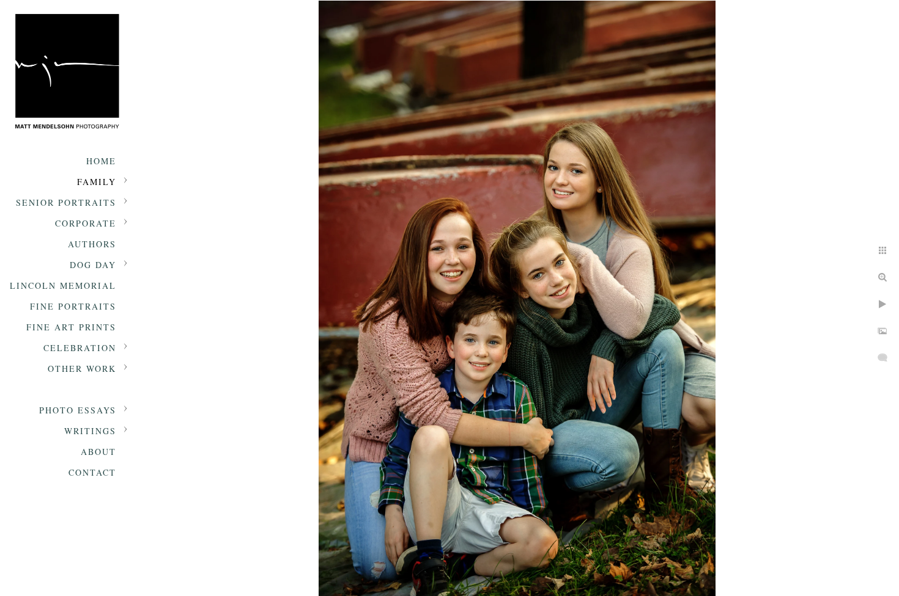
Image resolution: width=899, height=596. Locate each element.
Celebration (79, 348)
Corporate (85, 223)
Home (101, 161)
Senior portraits (66, 202)
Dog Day (93, 265)
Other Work (82, 368)
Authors (92, 244)
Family (96, 181)
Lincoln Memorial (63, 285)
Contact (92, 472)
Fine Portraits (73, 306)
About (98, 451)
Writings (90, 431)
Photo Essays (77, 410)
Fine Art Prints (71, 327)
